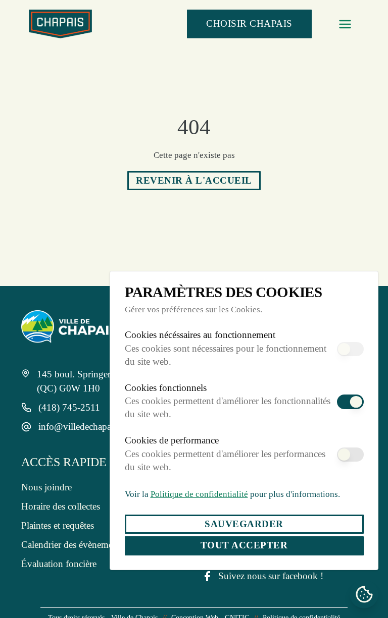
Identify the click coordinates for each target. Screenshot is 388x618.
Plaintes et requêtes (58, 520)
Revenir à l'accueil (194, 180)
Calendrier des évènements (71, 539)
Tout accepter (244, 545)
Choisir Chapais (249, 23)
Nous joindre (45, 482)
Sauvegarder (244, 524)
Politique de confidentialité (194, 494)
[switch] (350, 349)
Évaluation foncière (56, 559)
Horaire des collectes (60, 501)
